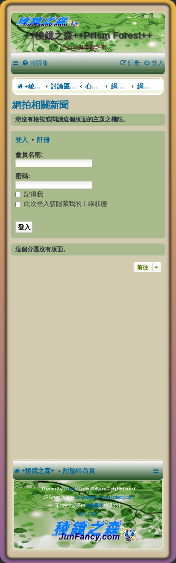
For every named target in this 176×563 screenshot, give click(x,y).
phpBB (69, 488)
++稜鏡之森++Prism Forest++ (88, 35)
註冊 (43, 139)
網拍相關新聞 (40, 105)
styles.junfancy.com (116, 497)
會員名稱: (29, 154)
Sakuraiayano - (87, 497)
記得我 (32, 194)
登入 (21, 139)
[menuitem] (35, 63)
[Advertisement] (88, 367)
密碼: (22, 175)
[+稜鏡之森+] (89, 22)
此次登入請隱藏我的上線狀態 (64, 203)
